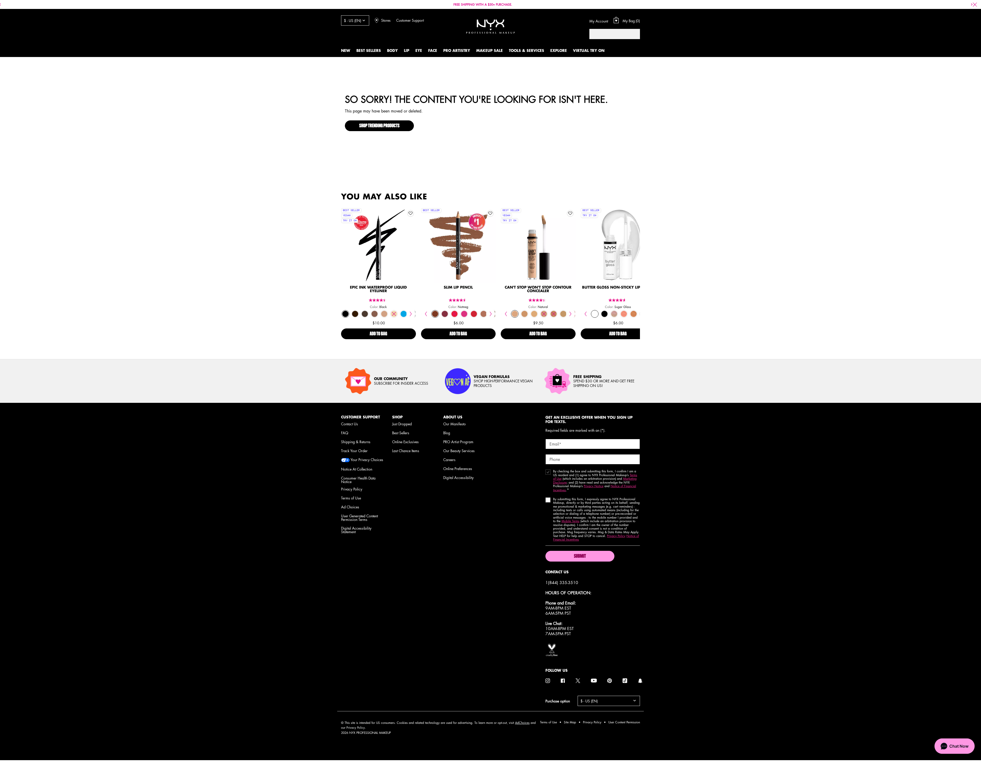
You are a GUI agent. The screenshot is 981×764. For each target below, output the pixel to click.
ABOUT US (452, 417)
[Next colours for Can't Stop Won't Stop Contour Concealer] (570, 314)
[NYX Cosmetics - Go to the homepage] (490, 26)
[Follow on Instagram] (547, 680)
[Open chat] (955, 746)
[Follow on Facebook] (563, 681)
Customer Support (410, 20)
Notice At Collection (356, 469)
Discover (378, 256)
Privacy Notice (593, 486)
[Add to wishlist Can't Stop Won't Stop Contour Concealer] (570, 213)
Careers (449, 459)
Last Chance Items (405, 450)
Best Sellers (400, 433)
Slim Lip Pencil (458, 287)
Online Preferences (457, 468)
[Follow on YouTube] (594, 681)
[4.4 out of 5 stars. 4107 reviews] (378, 300)
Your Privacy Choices (366, 460)
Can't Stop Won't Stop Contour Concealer (538, 289)
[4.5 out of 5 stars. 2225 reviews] (458, 300)
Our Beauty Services (459, 450)
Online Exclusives (405, 441)
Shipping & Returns (355, 441)
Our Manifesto (454, 424)
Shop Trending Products (379, 126)
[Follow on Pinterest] (609, 680)
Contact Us (349, 424)
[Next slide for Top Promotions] (971, 4)
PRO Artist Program (458, 441)
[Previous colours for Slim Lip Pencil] (426, 314)
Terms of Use (351, 498)
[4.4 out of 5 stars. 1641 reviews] (538, 300)
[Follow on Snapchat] (640, 680)
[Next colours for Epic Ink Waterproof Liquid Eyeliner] (410, 314)
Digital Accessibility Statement (356, 529)
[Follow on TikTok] (625, 680)
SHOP (397, 417)
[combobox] (609, 34)
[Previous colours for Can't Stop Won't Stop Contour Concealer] (505, 314)
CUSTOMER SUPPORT (360, 417)
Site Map (570, 722)
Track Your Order (354, 450)
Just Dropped (402, 424)
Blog (446, 433)
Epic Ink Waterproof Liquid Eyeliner (378, 289)
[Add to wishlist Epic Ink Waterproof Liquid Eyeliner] (410, 213)
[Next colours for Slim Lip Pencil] (490, 314)
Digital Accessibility (458, 477)
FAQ (344, 433)
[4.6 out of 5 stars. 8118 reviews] (618, 300)
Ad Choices (350, 507)
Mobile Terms (570, 521)
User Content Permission (624, 722)
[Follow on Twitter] (578, 680)
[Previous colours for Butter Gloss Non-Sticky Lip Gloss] (585, 314)
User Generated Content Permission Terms (359, 517)
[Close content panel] (975, 5)
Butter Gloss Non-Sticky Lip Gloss (618, 287)
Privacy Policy (351, 489)
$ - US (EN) (352, 20)
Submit (580, 556)
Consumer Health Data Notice (358, 479)
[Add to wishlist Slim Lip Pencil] (490, 213)
